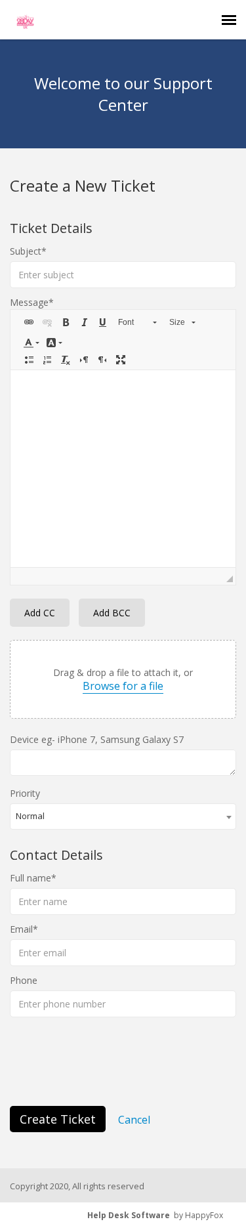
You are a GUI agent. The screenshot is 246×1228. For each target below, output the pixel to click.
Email (21, 929)
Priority (25, 793)
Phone (23, 980)
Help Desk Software (128, 1215)
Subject (25, 251)
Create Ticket (58, 1119)
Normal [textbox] (30, 816)
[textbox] (123, 468)
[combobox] (123, 816)
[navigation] (229, 19)
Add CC (39, 612)
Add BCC (112, 612)
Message (29, 302)
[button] (29, 322)
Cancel (134, 1119)
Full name (30, 878)
